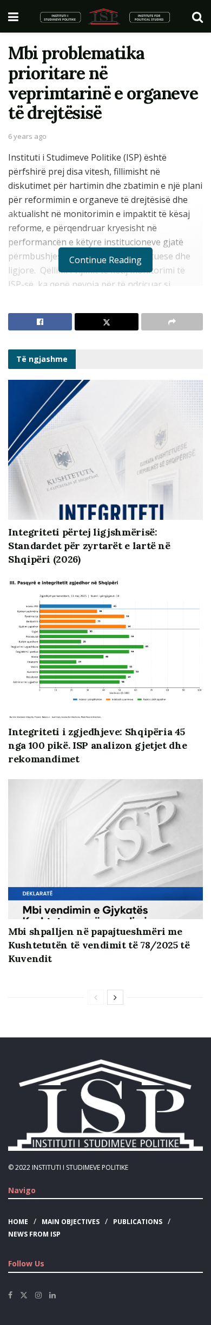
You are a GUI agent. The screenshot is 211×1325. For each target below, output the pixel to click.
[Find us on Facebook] (10, 1295)
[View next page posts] (115, 997)
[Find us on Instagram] (38, 1295)
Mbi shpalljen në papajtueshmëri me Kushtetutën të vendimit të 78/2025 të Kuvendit (99, 945)
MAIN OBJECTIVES (71, 1221)
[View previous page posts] (96, 997)
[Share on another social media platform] (172, 321)
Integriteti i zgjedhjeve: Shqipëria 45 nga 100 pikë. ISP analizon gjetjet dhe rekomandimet (97, 745)
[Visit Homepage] (105, 16)
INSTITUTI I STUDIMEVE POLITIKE (80, 1167)
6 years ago (27, 136)
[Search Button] (197, 16)
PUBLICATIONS (137, 1221)
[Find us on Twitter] (24, 1295)
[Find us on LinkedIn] (52, 1295)
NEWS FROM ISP (34, 1234)
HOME (18, 1221)
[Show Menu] (13, 16)
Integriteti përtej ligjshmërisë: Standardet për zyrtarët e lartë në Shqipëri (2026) (89, 545)
